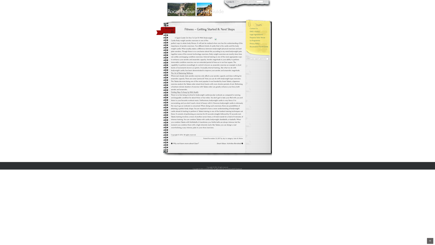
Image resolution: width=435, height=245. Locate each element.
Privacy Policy (254, 44)
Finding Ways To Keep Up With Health (184, 92)
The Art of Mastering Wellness (182, 73)
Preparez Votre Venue (257, 38)
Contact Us (254, 28)
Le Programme (255, 40)
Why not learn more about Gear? (186, 143)
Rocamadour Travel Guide (259, 47)
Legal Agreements (256, 34)
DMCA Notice (255, 32)
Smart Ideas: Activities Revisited (229, 143)
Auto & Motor (238, 138)
